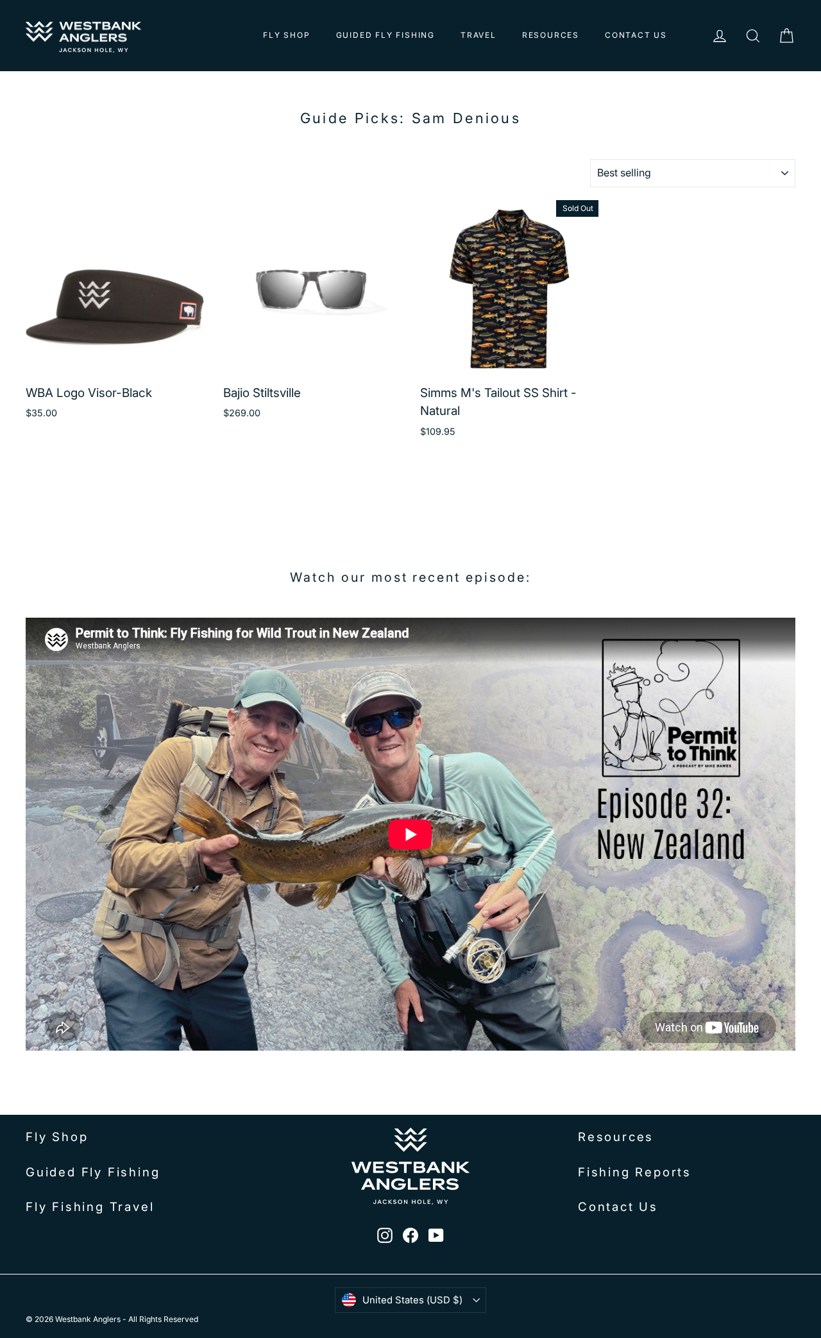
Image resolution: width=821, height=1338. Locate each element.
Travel (478, 35)
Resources (550, 35)
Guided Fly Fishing (385, 35)
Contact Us (636, 35)
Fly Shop (286, 35)
